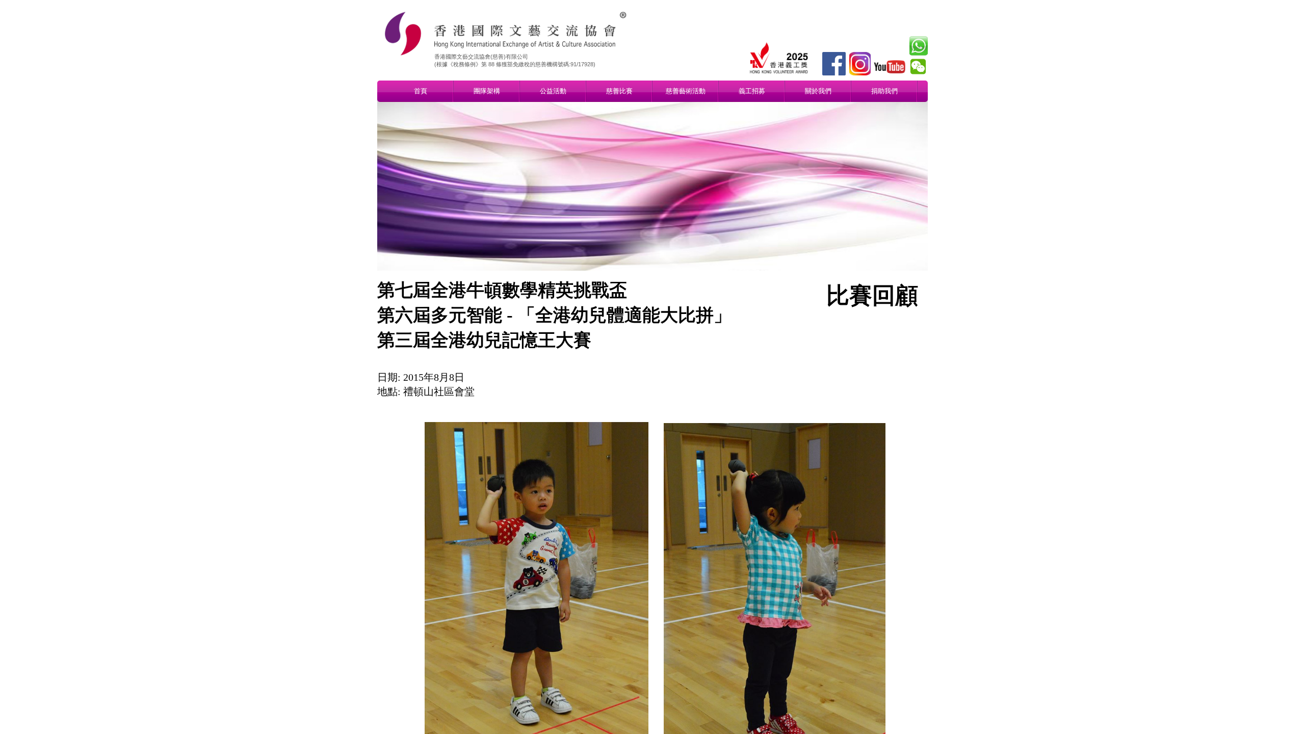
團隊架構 (487, 91)
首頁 (420, 91)
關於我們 (818, 91)
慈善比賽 (619, 91)
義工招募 (752, 91)
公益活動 (553, 91)
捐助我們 (884, 91)
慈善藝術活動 (686, 91)
